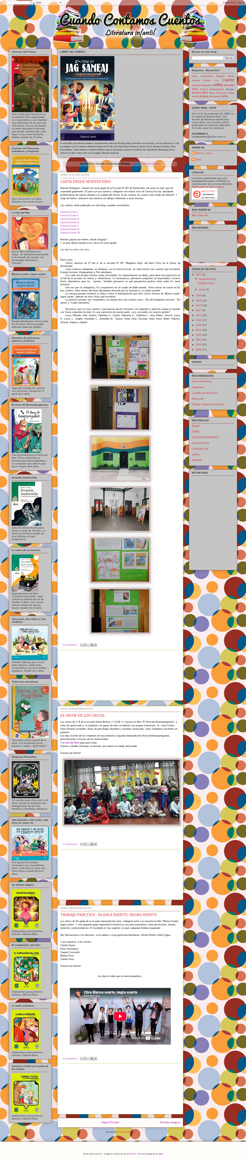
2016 (199, 315)
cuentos (196, 85)
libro (205, 92)
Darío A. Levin (203, 153)
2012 (199, 334)
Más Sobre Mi (200, 215)
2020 (199, 295)
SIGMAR (197, 460)
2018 (199, 305)
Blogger (159, 1154)
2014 (199, 324)
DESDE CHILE (206, 283)
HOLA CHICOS (200, 443)
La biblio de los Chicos (204, 392)
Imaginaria (198, 387)
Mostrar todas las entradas (146, 163)
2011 (199, 339)
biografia (220, 76)
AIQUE (196, 426)
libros (212, 93)
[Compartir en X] (88, 645)
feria (195, 89)
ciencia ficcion (201, 80)
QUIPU (196, 454)
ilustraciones (217, 89)
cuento (228, 80)
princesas (214, 96)
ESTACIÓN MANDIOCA (205, 437)
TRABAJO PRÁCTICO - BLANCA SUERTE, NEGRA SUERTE (108, 915)
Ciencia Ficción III (69, 219)
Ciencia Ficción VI (69, 229)
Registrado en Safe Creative (208, 186)
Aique (195, 76)
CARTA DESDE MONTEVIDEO (85, 182)
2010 (199, 344)
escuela (229, 85)
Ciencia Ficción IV (69, 222)
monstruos (221, 93)
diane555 (131, 1154)
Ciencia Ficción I (69, 212)
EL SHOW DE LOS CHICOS (82, 716)
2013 (199, 330)
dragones (207, 85)
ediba (218, 84)
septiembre (205, 278)
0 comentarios (70, 645)
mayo (202, 289)
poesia (203, 96)
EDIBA (195, 431)
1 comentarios (70, 844)
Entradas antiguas (170, 1122)
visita (224, 96)
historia (204, 89)
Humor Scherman (202, 381)
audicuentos (207, 76)
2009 (199, 349)
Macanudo (198, 398)
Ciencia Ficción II (69, 215)
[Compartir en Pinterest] (95, 645)
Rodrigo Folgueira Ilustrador (208, 404)
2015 (199, 320)
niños (231, 92)
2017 (199, 310)
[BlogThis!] (85, 645)
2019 (199, 300)
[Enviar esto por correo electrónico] (82, 645)
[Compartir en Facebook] (92, 645)
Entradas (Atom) (127, 1132)
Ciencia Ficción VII (70, 232)
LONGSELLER (200, 448)
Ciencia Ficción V (69, 225)
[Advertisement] (120, 675)
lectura (196, 92)
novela (195, 96)
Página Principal (110, 1122)
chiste (231, 76)
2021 (199, 274)
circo (217, 80)
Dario (198, 159)
